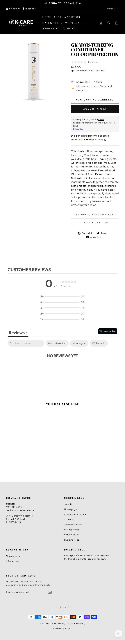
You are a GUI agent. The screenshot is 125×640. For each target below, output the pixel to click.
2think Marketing (77, 623)
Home (46, 17)
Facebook (30, 8)
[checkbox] (99, 343)
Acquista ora (95, 108)
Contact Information (75, 514)
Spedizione (77, 70)
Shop (58, 17)
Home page (70, 509)
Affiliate (50, 28)
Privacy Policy (71, 529)
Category (51, 22)
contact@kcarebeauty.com (20, 510)
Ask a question (95, 222)
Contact (71, 28)
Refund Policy (71, 534)
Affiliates (69, 519)
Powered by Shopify (62, 628)
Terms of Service (73, 524)
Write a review (107, 331)
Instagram (14, 8)
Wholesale (74, 22)
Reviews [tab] (18, 332)
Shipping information (95, 214)
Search (68, 504)
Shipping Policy (72, 539)
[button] (62, 296)
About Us (72, 17)
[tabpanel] (62, 364)
